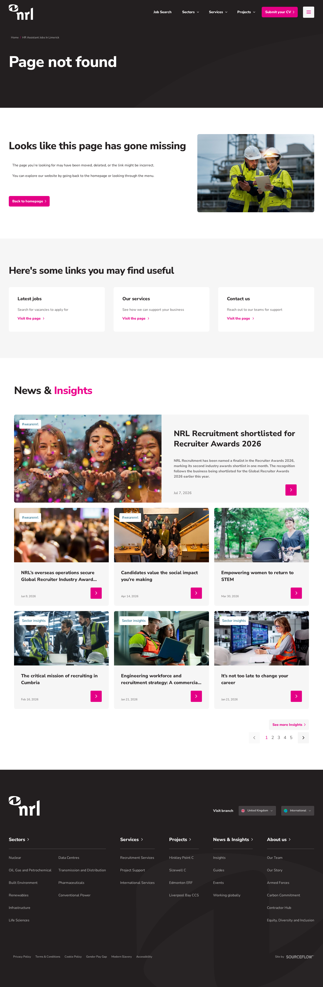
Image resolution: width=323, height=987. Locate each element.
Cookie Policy (73, 957)
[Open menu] (308, 12)
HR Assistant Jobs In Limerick (40, 38)
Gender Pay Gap (96, 957)
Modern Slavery (121, 957)
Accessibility (144, 957)
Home (15, 38)
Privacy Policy (22, 957)
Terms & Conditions (47, 957)
